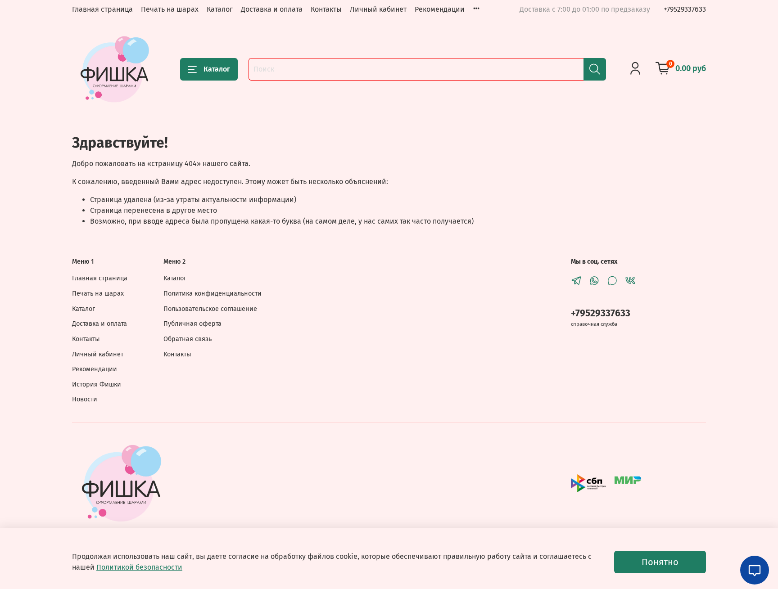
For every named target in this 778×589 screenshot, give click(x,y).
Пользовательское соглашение (210, 309)
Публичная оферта (192, 324)
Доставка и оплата (272, 9)
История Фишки (96, 384)
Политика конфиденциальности (212, 293)
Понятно (660, 562)
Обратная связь (187, 339)
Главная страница (102, 9)
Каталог (220, 9)
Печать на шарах (170, 9)
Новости (84, 399)
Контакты (326, 9)
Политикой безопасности (139, 567)
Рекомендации (440, 9)
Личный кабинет (378, 9)
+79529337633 (685, 9)
